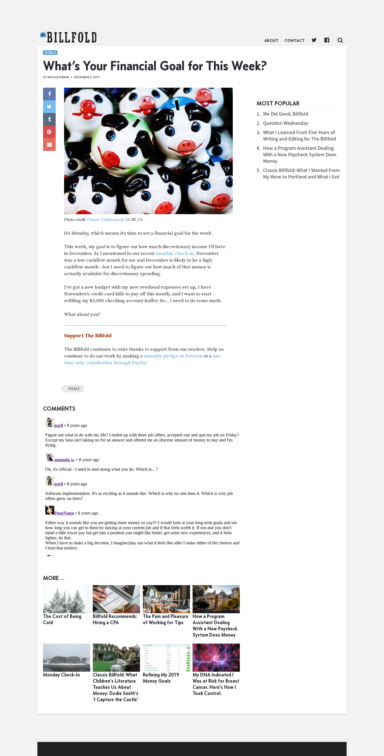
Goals (50, 53)
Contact (294, 40)
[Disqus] (143, 486)
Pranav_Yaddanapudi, (106, 220)
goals (74, 389)
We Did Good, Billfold (285, 113)
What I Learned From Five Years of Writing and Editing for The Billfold (299, 135)
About (271, 40)
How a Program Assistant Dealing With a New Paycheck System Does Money (299, 154)
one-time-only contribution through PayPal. (143, 359)
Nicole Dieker (58, 77)
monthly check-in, (175, 253)
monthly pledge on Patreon (173, 356)
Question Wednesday (285, 123)
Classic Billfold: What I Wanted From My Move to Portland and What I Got (301, 173)
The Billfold (68, 37)
